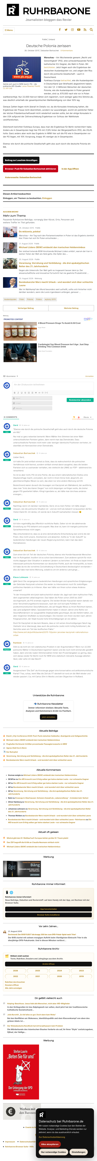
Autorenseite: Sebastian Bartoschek (23, 177)
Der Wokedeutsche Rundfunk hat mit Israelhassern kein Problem (35, 1026)
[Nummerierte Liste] (29, 392)
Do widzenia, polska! (30, 231)
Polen (21, 299)
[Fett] (14, 392)
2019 (81, 976)
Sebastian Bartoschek (24, 453)
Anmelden (89, 376)
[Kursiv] (18, 392)
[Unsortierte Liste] (32, 392)
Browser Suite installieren (48, 915)
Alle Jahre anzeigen (13, 988)
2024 (59, 971)
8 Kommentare (67, 50)
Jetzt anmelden (48, 717)
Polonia (30, 299)
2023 (81, 971)
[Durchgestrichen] (25, 392)
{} (43, 392)
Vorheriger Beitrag (26, 308)
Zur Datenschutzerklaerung (52, 1137)
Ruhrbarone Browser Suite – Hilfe (19, 1146)
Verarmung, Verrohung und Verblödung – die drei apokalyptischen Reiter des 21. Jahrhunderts (47, 756)
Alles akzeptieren (49, 1144)
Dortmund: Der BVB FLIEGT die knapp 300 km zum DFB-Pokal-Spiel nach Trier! (42, 934)
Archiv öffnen (48, 964)
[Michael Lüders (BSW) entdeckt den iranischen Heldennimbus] (10, 247)
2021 (37, 976)
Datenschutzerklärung (29, 1142)
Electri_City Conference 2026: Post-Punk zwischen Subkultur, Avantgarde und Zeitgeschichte (47, 736)
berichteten (49, 67)
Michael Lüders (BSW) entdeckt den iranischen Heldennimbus (52, 247)
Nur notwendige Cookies (53, 1152)
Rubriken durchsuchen (15, 982)
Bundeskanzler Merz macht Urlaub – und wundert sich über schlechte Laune (39, 760)
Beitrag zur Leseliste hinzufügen (21, 160)
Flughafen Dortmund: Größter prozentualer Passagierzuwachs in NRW (36, 744)
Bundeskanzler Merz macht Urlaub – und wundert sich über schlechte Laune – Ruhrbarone (47, 819)
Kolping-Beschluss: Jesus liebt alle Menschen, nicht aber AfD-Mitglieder (38, 1003)
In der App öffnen (70, 169)
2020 (59, 976)
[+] (46, 392)
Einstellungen (78, 1152)
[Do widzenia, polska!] (10, 232)
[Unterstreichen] (21, 392)
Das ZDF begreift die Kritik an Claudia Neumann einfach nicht (33, 842)
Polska (39, 299)
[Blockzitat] (36, 392)
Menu (10, 30)
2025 (37, 971)
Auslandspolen (10, 299)
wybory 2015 (50, 299)
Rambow (17, 643)
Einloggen (47, 198)
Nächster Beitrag (71, 308)
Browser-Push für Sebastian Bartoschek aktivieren (30, 169)
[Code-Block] (39, 392)
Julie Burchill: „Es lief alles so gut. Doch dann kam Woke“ (31, 1015)
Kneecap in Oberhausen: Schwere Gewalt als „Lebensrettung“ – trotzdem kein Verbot (51, 798)
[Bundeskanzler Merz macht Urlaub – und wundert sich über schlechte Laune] (10, 282)
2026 (15, 971)
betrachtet (66, 80)
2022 (15, 976)
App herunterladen (48, 909)
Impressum (10, 1142)
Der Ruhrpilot (12, 752)
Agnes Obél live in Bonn (16, 748)
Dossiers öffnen (12, 985)
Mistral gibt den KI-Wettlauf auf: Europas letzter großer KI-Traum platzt (37, 838)
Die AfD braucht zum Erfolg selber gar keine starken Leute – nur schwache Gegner (53, 779)
